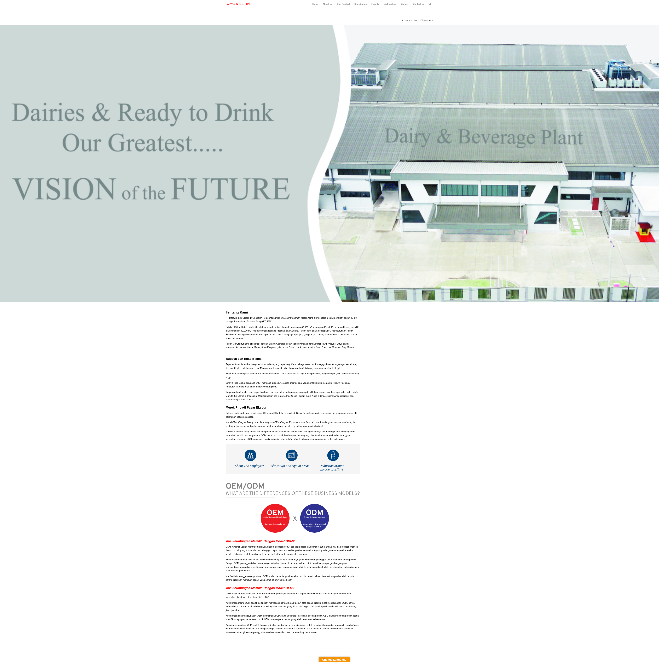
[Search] (430, 4)
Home (416, 20)
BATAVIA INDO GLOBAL (238, 3)
